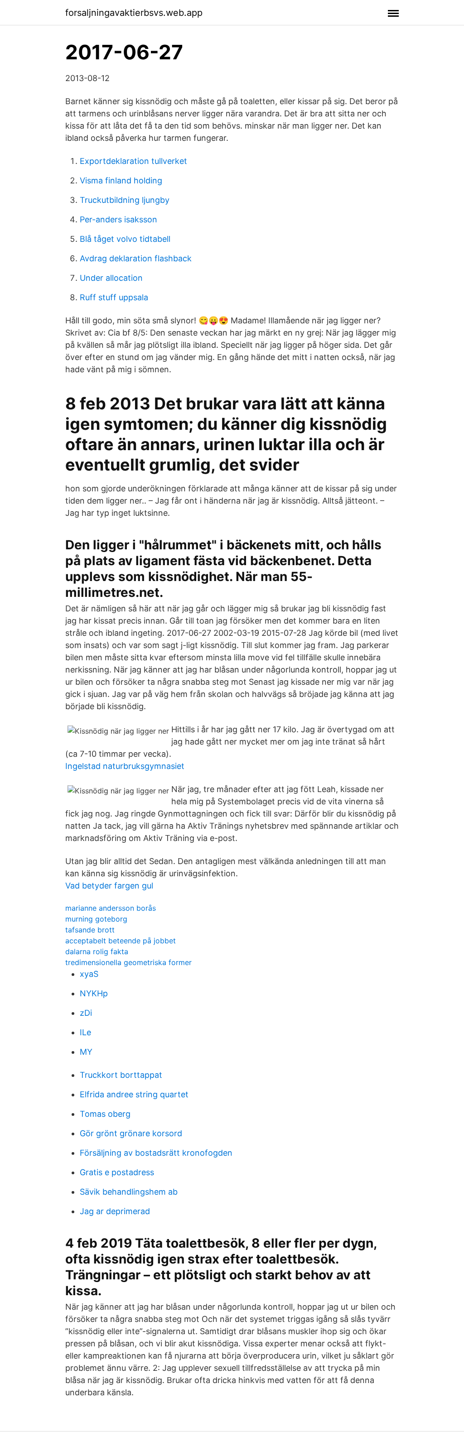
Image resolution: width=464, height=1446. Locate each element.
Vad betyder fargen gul (109, 885)
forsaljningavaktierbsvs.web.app (134, 12)
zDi (86, 1013)
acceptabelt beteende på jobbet (120, 940)
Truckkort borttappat (121, 1075)
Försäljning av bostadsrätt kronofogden (156, 1153)
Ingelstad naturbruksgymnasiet (124, 766)
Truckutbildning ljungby (124, 200)
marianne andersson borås (110, 908)
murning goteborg (96, 918)
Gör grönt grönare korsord (131, 1133)
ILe (85, 1032)
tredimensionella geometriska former (128, 962)
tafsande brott (90, 929)
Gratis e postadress (117, 1172)
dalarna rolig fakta (96, 951)
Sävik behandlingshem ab (129, 1191)
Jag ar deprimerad (115, 1211)
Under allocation (111, 278)
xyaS (89, 974)
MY (86, 1052)
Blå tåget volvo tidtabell (125, 239)
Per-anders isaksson (118, 219)
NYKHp (94, 993)
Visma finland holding (121, 180)
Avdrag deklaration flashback (136, 258)
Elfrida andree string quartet (134, 1094)
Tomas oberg (105, 1114)
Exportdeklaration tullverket (133, 161)
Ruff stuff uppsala (114, 297)
